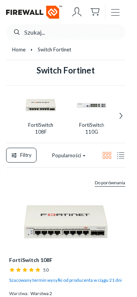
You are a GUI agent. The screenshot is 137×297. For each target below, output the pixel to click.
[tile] (107, 155)
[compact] (120, 155)
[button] (76, 12)
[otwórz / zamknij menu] (115, 12)
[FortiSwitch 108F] (41, 105)
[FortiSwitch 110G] (92, 105)
